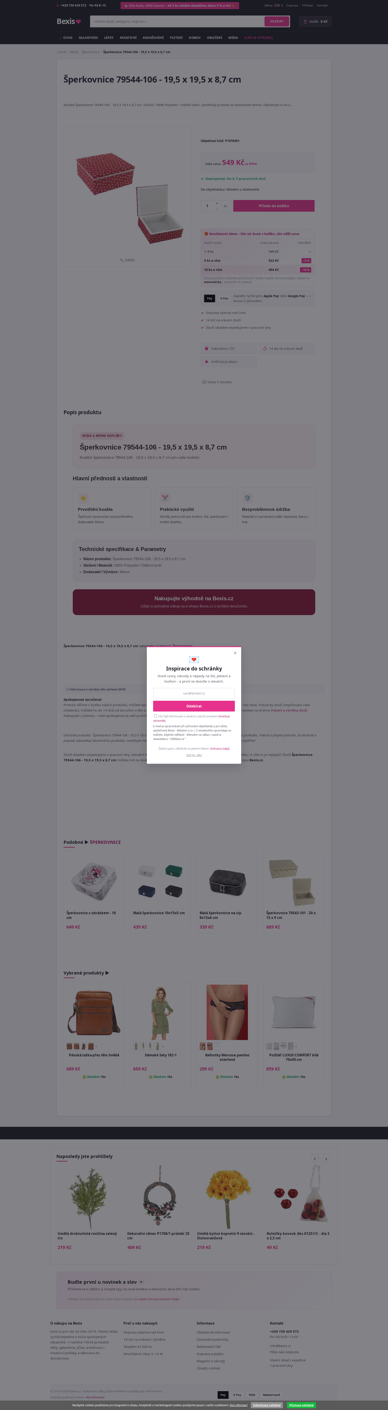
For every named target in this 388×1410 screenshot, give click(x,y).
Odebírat (194, 706)
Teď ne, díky (194, 755)
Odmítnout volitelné (267, 1405)
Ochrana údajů (220, 749)
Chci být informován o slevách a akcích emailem (191, 718)
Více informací (238, 1405)
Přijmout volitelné (301, 1405)
